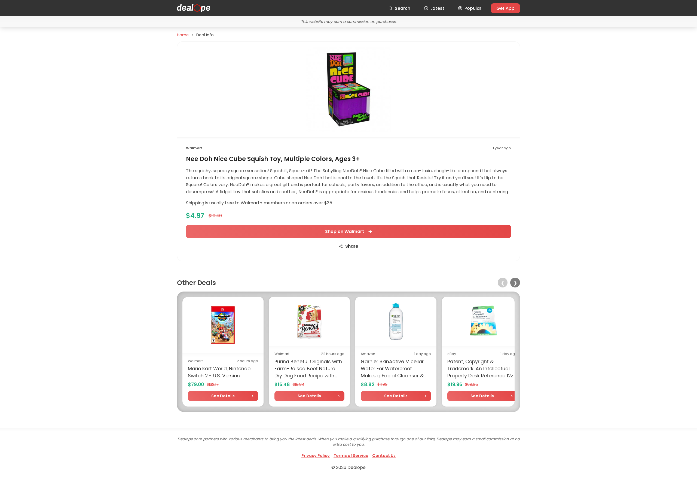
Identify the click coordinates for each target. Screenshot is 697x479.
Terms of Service (351, 455)
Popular (472, 8)
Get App (505, 8)
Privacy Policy (315, 455)
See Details (223, 396)
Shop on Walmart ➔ (348, 231)
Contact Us (384, 455)
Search (402, 8)
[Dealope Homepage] (193, 8)
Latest (437, 8)
